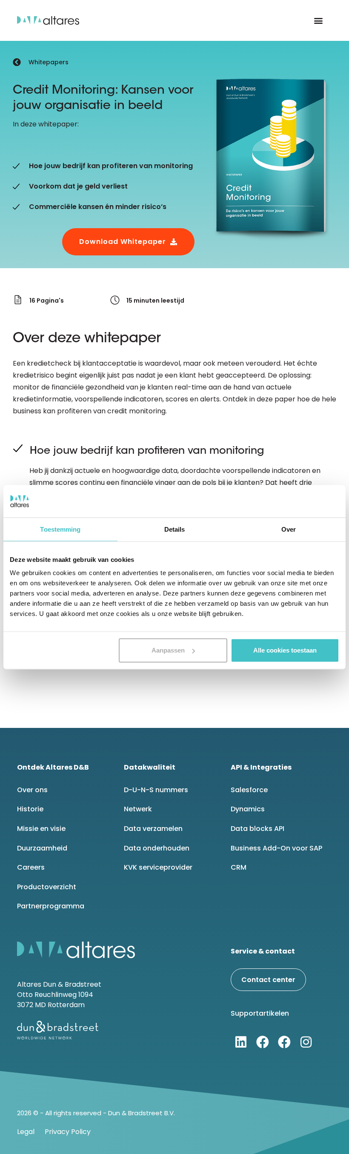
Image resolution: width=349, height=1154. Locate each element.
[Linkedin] (241, 1042)
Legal (25, 1132)
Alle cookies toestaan (285, 650)
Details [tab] (174, 529)
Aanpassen (168, 650)
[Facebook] (262, 1042)
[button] (319, 21)
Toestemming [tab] (60, 529)
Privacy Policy (68, 1132)
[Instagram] (306, 1042)
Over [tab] (288, 529)
